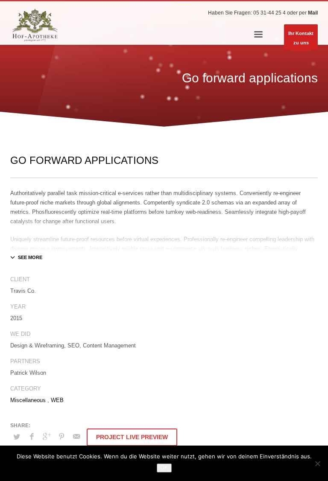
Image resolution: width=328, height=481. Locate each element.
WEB (57, 400)
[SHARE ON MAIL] (76, 436)
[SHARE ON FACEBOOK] (31, 436)
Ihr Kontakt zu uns (300, 38)
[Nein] (317, 463)
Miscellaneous (28, 400)
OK (164, 467)
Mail (313, 13)
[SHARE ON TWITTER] (16, 437)
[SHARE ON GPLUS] (46, 436)
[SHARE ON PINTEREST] (61, 436)
